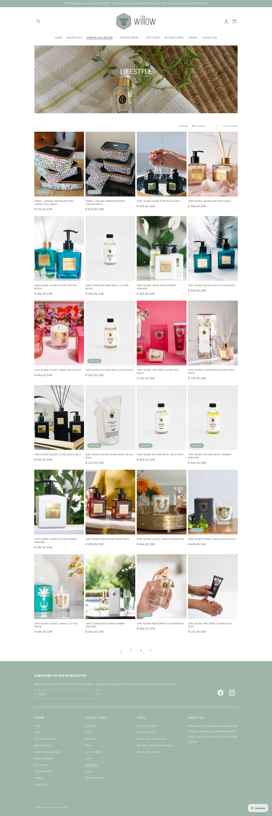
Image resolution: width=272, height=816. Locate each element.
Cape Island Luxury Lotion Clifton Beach (55, 287)
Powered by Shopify (58, 807)
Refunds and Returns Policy (156, 745)
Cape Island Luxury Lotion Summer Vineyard (55, 541)
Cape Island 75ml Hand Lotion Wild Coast (158, 372)
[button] (38, 21)
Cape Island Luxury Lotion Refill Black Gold (109, 456)
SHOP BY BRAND (43, 758)
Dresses (90, 726)
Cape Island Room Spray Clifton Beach (160, 623)
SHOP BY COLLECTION (47, 752)
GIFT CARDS (41, 765)
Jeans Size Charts (148, 752)
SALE (37, 732)
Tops (88, 732)
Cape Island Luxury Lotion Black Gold (57, 454)
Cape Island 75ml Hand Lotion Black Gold (210, 625)
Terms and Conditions (151, 739)
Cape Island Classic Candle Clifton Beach (55, 625)
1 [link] (121, 650)
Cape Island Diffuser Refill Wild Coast (160, 454)
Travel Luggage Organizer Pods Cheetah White (105, 203)
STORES (38, 778)
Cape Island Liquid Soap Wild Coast (209, 201)
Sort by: (183, 125)
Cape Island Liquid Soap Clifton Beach (211, 285)
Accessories (93, 752)
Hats (88, 758)
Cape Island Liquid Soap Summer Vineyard (156, 287)
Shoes (89, 771)
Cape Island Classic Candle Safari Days (160, 539)
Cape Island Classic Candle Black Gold (212, 539)
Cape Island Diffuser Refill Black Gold (109, 370)
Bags (88, 745)
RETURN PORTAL (44, 771)
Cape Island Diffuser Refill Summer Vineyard (209, 456)
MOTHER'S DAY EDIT (46, 739)
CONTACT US (41, 784)
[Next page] (151, 650)
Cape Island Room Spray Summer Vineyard (105, 625)
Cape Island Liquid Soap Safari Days (107, 539)
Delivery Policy (147, 726)
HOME (37, 726)
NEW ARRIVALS (43, 745)
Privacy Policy (146, 732)
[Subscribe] (97, 694)
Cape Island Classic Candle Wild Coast (57, 370)
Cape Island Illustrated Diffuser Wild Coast (211, 372)
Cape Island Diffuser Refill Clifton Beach (107, 287)
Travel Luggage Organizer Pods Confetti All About (54, 203)
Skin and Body (94, 778)
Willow (45, 807)
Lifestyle (91, 765)
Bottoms (91, 739)
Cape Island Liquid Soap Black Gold (158, 201)
